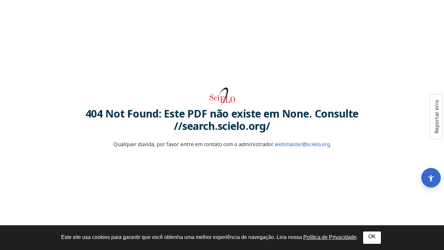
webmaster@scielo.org (302, 144)
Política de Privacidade (330, 237)
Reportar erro (436, 116)
